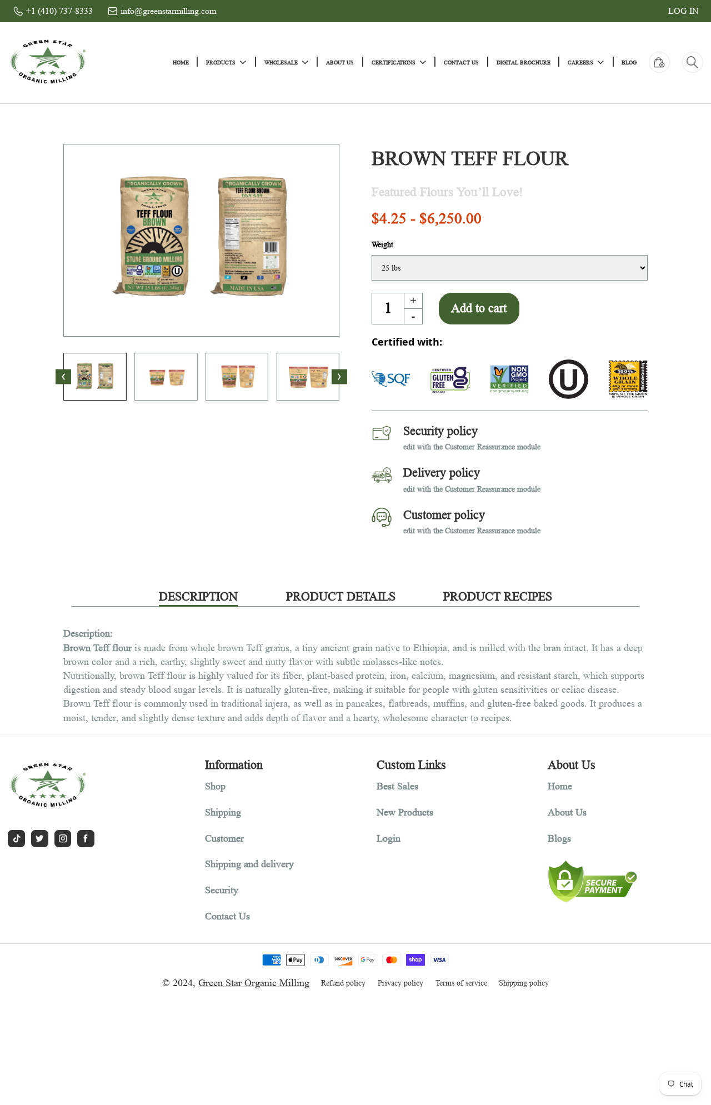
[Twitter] (39, 838)
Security (221, 890)
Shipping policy (524, 982)
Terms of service (461, 982)
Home (181, 62)
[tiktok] (16, 838)
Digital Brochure (523, 62)
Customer (224, 838)
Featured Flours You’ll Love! (447, 192)
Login (388, 838)
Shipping (223, 812)
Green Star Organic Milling (253, 982)
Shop (215, 786)
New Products (405, 812)
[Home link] (48, 62)
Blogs (559, 838)
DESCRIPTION (198, 596)
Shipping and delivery (249, 863)
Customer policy (444, 515)
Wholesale (281, 62)
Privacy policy (400, 982)
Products (221, 62)
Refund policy (343, 982)
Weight (382, 244)
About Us (340, 62)
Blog (629, 62)
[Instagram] (63, 838)
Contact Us (461, 62)
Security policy (440, 431)
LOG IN (683, 11)
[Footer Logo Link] (86, 785)
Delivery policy (441, 472)
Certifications (393, 62)
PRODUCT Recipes (497, 596)
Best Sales (397, 786)
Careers (580, 62)
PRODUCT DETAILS (340, 596)
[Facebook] (85, 838)
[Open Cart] (659, 62)
